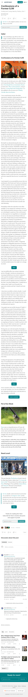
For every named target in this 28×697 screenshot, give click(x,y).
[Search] (25, 632)
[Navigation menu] (2, 2)
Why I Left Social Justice (14, 87)
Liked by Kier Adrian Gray (10, 556)
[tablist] (7, 542)
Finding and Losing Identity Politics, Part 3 (10, 649)
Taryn (2, 427)
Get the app (20, 690)
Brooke (5, 554)
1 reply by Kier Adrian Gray (11, 619)
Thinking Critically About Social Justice (11, 91)
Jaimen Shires (22, 484)
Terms (19, 686)
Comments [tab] (4, 542)
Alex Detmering (7, 608)
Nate (2, 484)
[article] (14, 640)
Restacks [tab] (10, 542)
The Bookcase (14, 478)
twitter (18, 496)
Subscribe (20, 2)
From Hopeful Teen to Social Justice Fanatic (14, 85)
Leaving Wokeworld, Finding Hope (14, 88)
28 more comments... (5, 625)
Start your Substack (10, 690)
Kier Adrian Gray (10, 642)
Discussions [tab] (11, 631)
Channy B (5, 486)
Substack (7, 694)
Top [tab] (2, 631)
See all (4, 668)
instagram (14, 496)
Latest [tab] (6, 631)
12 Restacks (17, 527)
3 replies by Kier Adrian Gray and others (14, 603)
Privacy (15, 686)
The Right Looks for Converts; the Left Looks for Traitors (10, 657)
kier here (5, 22)
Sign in (25, 2)
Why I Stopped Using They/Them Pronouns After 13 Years (10, 636)
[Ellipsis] (26, 555)
